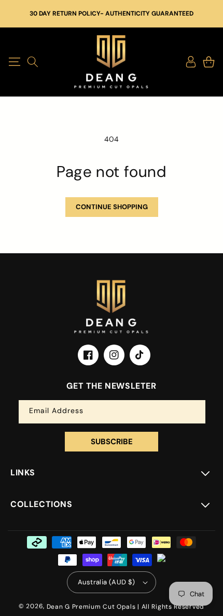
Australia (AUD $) (106, 582)
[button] (14, 61)
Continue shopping (112, 206)
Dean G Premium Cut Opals (91, 607)
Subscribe (112, 441)
